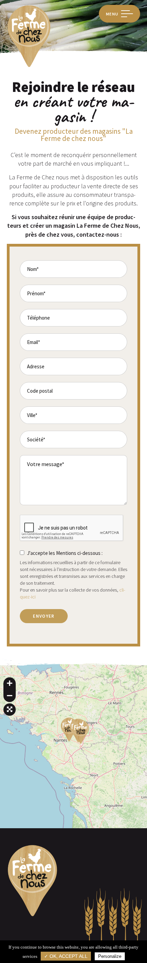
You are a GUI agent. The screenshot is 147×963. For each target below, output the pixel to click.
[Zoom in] (9, 683)
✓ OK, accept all (66, 956)
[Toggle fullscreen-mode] (9, 709)
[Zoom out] (9, 696)
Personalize (109, 956)
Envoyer (43, 616)
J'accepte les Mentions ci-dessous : (65, 553)
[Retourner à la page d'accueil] (29, 66)
